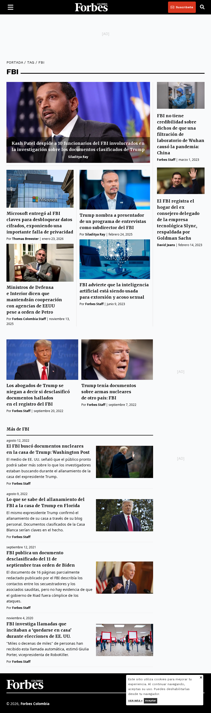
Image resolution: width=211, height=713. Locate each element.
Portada (14, 62)
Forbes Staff (94, 304)
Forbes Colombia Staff (29, 319)
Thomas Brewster (25, 239)
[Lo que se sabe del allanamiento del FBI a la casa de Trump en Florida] (124, 515)
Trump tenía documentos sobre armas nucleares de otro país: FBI (108, 391)
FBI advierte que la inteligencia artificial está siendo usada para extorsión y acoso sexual (114, 291)
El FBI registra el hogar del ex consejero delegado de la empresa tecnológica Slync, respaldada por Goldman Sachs (178, 219)
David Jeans (166, 245)
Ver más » (135, 700)
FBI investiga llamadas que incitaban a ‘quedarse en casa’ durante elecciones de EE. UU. (39, 630)
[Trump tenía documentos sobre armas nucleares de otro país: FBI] (117, 359)
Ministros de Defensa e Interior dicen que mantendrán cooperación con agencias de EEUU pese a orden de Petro (34, 300)
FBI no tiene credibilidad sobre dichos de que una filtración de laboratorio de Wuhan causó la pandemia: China (180, 134)
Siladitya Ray (78, 157)
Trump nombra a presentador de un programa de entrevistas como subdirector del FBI (113, 221)
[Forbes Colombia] (91, 7)
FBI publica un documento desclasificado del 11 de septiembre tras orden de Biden (40, 559)
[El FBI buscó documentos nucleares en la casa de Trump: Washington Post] (124, 462)
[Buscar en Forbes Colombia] (202, 7)
